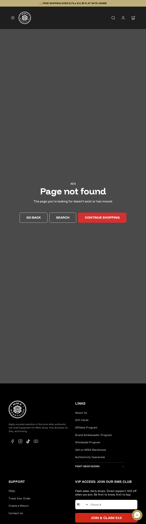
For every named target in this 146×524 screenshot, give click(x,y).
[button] (13, 18)
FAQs (12, 491)
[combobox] (82, 504)
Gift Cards (81, 420)
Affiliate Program (86, 427)
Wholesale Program (87, 442)
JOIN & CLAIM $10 (106, 517)
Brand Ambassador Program (93, 435)
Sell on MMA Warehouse (90, 449)
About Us (81, 412)
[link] (123, 18)
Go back (33, 217)
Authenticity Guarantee (90, 457)
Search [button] (62, 217)
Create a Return (19, 505)
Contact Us (16, 513)
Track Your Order (20, 498)
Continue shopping (102, 217)
